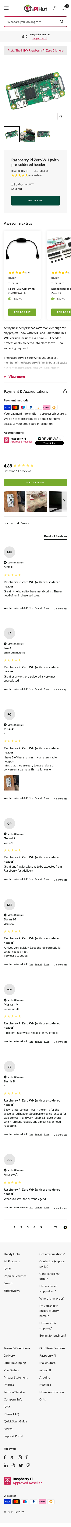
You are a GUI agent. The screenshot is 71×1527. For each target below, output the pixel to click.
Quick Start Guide (15, 1421)
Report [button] (38, 608)
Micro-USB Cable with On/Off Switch (21, 291)
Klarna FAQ (11, 1414)
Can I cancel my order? (49, 1276)
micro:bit (45, 1370)
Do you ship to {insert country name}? (49, 1310)
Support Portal (13, 1436)
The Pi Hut (14, 283)
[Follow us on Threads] (13, 1465)
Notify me (35, 200)
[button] (14, 501)
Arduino (44, 1377)
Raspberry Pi (19, 170)
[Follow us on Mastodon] (28, 1465)
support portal (40, 38)
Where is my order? (51, 1298)
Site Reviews (12, 1290)
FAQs (7, 1268)
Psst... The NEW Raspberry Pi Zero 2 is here (35, 50)
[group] (35, 466)
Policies (9, 1384)
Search (8, 1283)
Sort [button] (7, 523)
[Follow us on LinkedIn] (6, 1465)
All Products (12, 1261)
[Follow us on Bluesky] (21, 1465)
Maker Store (47, 1362)
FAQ (7, 1406)
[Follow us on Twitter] (12, 1457)
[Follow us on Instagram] (20, 1457)
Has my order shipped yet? (48, 1288)
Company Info (13, 1399)
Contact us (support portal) (52, 1263)
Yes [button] (31, 608)
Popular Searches (15, 1276)
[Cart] (64, 8)
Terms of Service (14, 1392)
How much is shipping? (47, 1325)
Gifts (42, 1399)
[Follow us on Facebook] (5, 1457)
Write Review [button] (35, 482)
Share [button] (46, 608)
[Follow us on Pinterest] (27, 1457)
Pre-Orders (11, 1370)
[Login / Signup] (55, 8)
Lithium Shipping (15, 1362)
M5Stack (45, 1384)
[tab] (55, 537)
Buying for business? (52, 1335)
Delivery (9, 1355)
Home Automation (51, 1392)
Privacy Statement (16, 1377)
